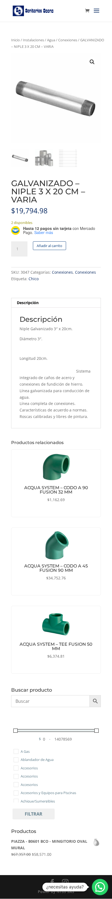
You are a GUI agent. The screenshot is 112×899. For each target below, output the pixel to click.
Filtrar (33, 814)
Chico (34, 278)
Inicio (15, 40)
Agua (51, 40)
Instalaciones (33, 40)
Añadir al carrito (49, 245)
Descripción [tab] (28, 302)
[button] (92, 62)
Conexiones (67, 40)
